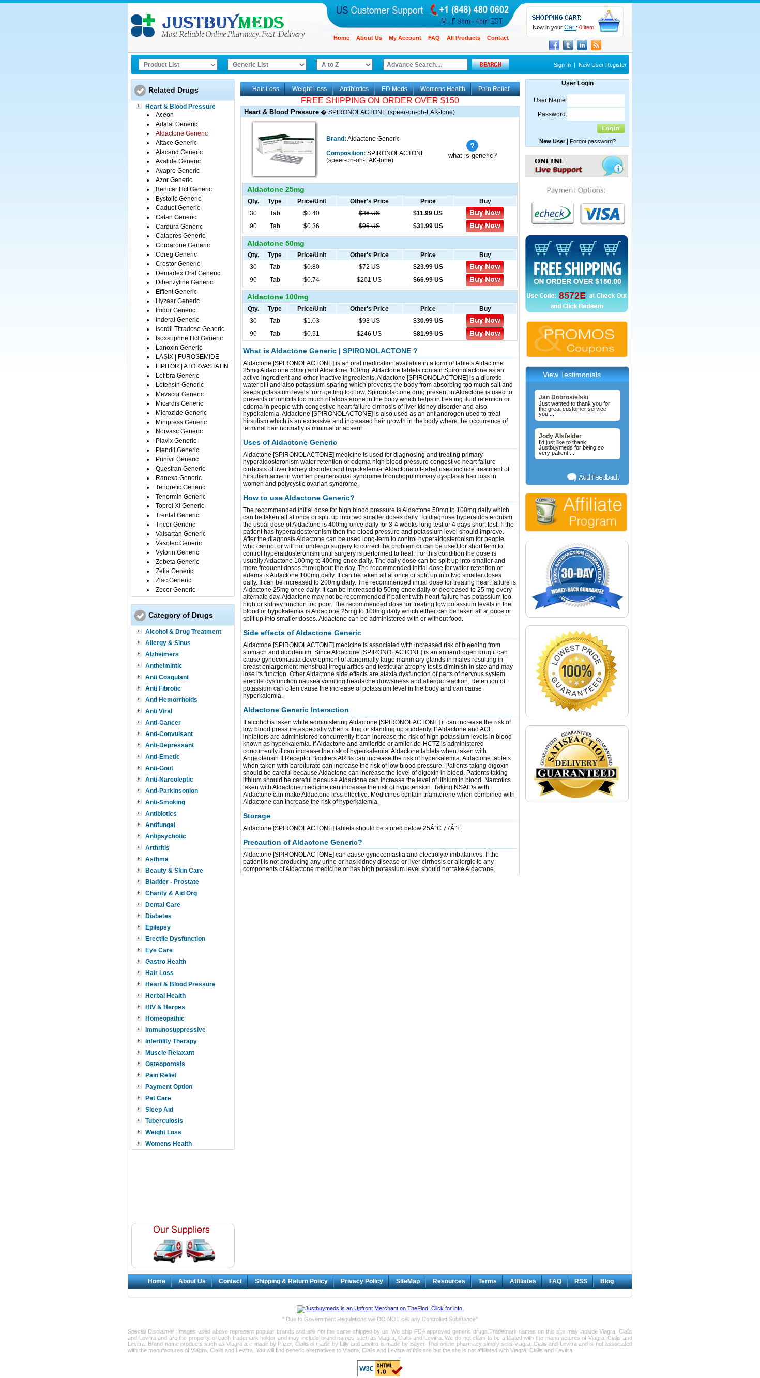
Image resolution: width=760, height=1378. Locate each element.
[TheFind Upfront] (380, 1308)
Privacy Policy (362, 1281)
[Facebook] (554, 49)
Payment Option (168, 1086)
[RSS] (596, 49)
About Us (369, 38)
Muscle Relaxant (169, 1052)
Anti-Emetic (162, 756)
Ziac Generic (173, 580)
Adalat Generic (176, 124)
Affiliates (523, 1281)
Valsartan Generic (181, 533)
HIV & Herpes (165, 1007)
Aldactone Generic (182, 133)
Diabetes (158, 916)
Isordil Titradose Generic (190, 329)
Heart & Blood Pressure (180, 106)
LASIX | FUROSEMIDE (187, 357)
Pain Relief (161, 1075)
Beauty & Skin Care (174, 870)
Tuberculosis (164, 1121)
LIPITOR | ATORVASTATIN (192, 366)
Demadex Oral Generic (188, 273)
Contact (498, 38)
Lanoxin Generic (179, 347)
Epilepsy (158, 927)
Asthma (157, 859)
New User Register (603, 65)
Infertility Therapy (171, 1041)
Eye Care (159, 950)
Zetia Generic (174, 571)
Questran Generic (180, 468)
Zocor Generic (175, 589)
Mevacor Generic (180, 394)
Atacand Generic (179, 152)
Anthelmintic (164, 665)
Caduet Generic (178, 208)
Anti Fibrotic (163, 688)
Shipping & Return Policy (291, 1281)
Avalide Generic (178, 161)
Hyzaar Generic (178, 301)
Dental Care (162, 904)
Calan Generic (176, 217)
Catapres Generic (180, 235)
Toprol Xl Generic (180, 506)
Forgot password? (593, 141)
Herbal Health (165, 995)
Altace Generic (176, 142)
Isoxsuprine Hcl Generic (189, 338)
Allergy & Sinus (168, 643)
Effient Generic (176, 291)
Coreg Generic (176, 254)
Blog (607, 1281)
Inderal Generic (177, 319)
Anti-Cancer (163, 722)
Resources (449, 1281)
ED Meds (394, 89)
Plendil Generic (177, 450)
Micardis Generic (179, 403)
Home (341, 38)
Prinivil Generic (177, 459)
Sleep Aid (159, 1109)
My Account (405, 38)
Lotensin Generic (180, 384)
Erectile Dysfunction (175, 938)
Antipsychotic (165, 836)
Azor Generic (174, 180)
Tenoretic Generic (180, 487)
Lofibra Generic (177, 375)
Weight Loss (163, 1132)
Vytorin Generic (177, 552)
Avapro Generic (178, 170)
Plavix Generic (176, 440)
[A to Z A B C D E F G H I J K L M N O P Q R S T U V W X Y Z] (344, 64)
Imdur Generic (175, 310)
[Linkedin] (582, 49)
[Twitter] (568, 49)
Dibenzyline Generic (184, 282)
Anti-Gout (159, 768)
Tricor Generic (175, 524)
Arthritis (157, 847)
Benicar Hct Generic (184, 189)
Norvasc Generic (179, 431)
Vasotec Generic (179, 543)
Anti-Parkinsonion (171, 791)
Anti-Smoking (165, 802)
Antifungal (160, 825)
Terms (487, 1281)
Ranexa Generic (179, 478)
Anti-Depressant (169, 745)
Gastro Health (165, 961)
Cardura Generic (179, 226)
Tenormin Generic (181, 496)
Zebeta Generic (177, 561)
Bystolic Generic (178, 198)
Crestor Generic (178, 263)
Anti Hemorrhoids (171, 699)
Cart (570, 27)
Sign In (562, 65)
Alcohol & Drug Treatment (183, 631)
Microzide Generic (181, 412)
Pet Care (158, 1098)
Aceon (165, 114)
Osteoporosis (165, 1064)
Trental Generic (177, 515)
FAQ (434, 38)
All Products (463, 38)
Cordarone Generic (183, 245)
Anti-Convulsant (169, 734)
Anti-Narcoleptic (169, 779)
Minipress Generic (181, 422)
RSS (580, 1281)
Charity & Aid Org (171, 893)
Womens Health (168, 1143)
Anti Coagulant (167, 677)
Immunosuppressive (175, 1030)
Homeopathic (165, 1018)
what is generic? (472, 155)
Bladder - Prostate (172, 882)
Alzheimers (162, 654)
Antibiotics (161, 813)
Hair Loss (159, 973)
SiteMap (408, 1281)
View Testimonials (572, 374)
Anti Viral (158, 711)
